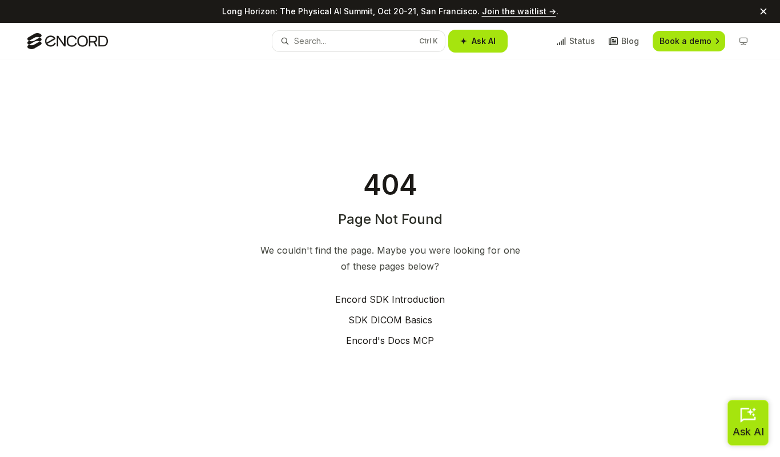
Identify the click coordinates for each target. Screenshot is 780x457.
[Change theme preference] (743, 41)
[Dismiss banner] (763, 11)
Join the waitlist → (519, 11)
